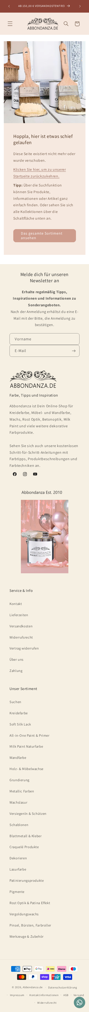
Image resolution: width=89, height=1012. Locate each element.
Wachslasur (18, 802)
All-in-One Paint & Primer (29, 735)
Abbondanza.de (33, 987)
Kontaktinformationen (44, 995)
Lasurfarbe (17, 869)
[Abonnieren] (73, 351)
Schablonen (18, 824)
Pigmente (16, 891)
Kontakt (15, 603)
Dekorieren (18, 858)
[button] (10, 23)
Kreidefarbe (18, 713)
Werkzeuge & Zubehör (26, 936)
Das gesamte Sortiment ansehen (41, 235)
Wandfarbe (17, 757)
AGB (66, 995)
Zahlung (15, 670)
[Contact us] (79, 1002)
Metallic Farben (21, 791)
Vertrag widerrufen (24, 648)
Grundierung (19, 780)
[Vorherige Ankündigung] (9, 6)
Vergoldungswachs (24, 914)
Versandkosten (21, 626)
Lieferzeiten (18, 615)
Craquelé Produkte (24, 847)
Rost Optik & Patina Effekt (29, 903)
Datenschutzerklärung (62, 987)
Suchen (15, 702)
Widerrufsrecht (21, 637)
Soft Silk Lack (20, 724)
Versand (79, 995)
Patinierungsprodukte (26, 880)
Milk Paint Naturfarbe (26, 746)
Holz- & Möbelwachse (26, 768)
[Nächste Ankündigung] (80, 6)
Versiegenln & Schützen (28, 813)
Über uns (16, 659)
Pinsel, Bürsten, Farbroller (30, 925)
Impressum (17, 995)
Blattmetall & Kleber (25, 836)
